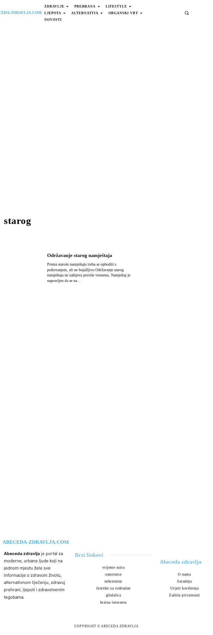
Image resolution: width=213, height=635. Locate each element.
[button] (186, 12)
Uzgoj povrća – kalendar (173, 285)
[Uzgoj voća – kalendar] (177, 225)
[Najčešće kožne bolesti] (177, 310)
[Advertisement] (106, 120)
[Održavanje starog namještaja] (23, 269)
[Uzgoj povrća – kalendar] (177, 267)
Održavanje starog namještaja (79, 255)
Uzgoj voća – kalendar (171, 243)
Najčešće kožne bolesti (171, 328)
